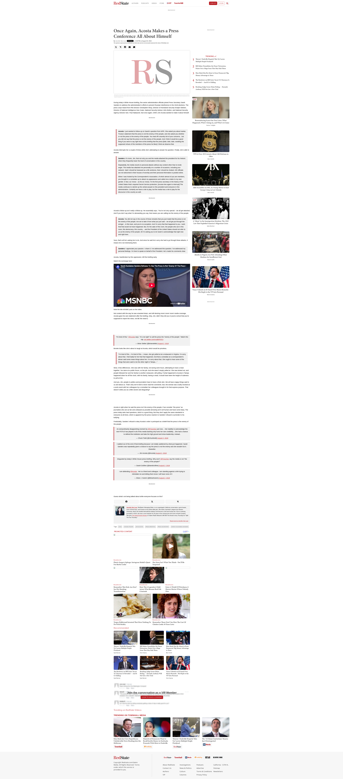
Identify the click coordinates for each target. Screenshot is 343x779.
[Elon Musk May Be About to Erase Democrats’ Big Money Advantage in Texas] (178, 637)
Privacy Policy (202, 775)
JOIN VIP (213, 3)
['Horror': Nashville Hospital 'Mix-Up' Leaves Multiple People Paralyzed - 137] (186, 727)
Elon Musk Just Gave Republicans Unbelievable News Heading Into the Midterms (127, 741)
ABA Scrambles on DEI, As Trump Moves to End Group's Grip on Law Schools (211, 188)
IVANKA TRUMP (128, 527)
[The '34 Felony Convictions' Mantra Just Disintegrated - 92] (215, 727)
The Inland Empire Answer (139, 515)
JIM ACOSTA (139, 527)
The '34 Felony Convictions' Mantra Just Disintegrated (215, 740)
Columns (183, 775)
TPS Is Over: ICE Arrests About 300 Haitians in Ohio (210, 155)
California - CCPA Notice (221, 765)
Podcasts (145, 3)
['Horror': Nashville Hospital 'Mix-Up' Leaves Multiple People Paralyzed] (126, 637)
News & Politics (186, 768)
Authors (135, 3)
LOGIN (221, 3)
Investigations (185, 765)
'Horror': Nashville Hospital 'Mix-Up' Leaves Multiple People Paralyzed (125, 648)
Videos (154, 3)
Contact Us (167, 768)
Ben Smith (169, 653)
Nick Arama (143, 653)
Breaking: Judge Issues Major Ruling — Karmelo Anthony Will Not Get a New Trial (151, 673)
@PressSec (152, 429)
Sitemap (216, 768)
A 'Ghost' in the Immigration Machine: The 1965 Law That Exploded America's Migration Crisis (211, 222)
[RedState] (121, 3)
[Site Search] (227, 3)
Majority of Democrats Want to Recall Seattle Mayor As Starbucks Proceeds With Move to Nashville (155, 741)
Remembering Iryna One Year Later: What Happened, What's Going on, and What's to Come (210, 121)
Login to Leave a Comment (152, 697)
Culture (182, 771)
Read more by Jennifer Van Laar (179, 521)
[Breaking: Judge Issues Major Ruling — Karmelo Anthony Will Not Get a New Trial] (152, 663)
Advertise (200, 768)
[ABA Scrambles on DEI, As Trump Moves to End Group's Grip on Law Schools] (210, 175)
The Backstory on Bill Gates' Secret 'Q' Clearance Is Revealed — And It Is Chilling (125, 673)
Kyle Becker (117, 653)
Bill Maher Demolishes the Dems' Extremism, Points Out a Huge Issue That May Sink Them (151, 648)
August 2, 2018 (163, 343)
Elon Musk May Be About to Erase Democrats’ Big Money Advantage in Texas (177, 648)
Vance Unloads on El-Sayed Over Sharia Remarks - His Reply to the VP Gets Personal (177, 673)
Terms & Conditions (204, 771)
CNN (120, 527)
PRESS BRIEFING (150, 527)
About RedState (169, 765)
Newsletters (218, 771)
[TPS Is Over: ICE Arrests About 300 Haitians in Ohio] (210, 141)
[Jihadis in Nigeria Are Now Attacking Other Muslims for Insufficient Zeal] (210, 242)
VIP (164, 775)
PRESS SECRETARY (163, 527)
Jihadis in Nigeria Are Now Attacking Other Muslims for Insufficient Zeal (211, 255)
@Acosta (131, 337)
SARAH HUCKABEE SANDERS (179, 527)
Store (162, 3)
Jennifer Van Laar (120, 41)
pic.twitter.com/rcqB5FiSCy (153, 339)
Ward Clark (210, 259)
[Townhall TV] (179, 3)
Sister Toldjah (210, 125)
